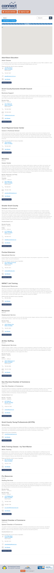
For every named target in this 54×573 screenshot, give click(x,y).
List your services (10, 12)
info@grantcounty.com (10, 115)
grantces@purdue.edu (10, 270)
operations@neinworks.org (11, 193)
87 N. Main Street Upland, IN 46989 (8, 536)
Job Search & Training (9, 21)
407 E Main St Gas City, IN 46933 (9, 402)
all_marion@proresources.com (11, 507)
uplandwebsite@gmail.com (11, 544)
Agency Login (25, 12)
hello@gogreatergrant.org (10, 239)
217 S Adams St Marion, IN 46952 (8, 232)
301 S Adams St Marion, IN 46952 (8, 104)
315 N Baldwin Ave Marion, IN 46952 (9, 496)
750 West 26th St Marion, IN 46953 (8, 68)
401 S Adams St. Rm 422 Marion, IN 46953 (10, 263)
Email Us (23, 570)
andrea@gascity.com (9, 409)
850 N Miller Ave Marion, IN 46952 (8, 182)
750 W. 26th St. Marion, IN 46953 (8, 143)
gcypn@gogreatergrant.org (11, 434)
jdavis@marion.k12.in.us (10, 76)
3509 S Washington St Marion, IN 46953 (9, 361)
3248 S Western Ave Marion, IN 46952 (9, 325)
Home (5, 18)
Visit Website (7, 79)
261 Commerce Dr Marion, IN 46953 (9, 460)
